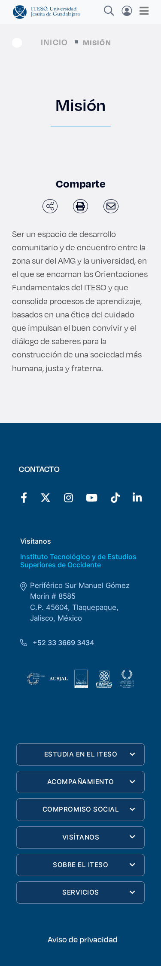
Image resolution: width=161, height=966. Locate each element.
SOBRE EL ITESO (80, 865)
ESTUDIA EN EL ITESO (81, 754)
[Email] (110, 206)
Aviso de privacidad (83, 939)
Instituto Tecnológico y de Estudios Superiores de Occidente (78, 560)
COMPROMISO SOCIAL (81, 809)
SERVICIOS (80, 892)
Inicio (54, 42)
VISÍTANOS (81, 837)
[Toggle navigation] (141, 10)
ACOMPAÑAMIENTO (80, 782)
